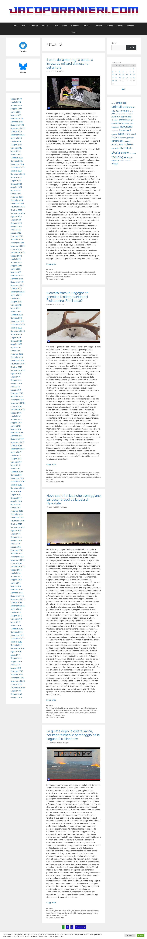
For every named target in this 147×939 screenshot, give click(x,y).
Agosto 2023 (16, 217)
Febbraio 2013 (17, 629)
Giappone (75, 26)
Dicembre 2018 (17, 400)
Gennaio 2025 (17, 161)
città (113, 114)
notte (56, 712)
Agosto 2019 (16, 374)
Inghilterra (114, 131)
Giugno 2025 (16, 145)
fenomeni (79, 708)
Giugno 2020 (16, 341)
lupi (79, 475)
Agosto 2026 (16, 99)
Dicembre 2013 (17, 596)
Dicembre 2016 (17, 478)
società (90, 477)
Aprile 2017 (15, 465)
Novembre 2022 (18, 246)
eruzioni (90, 911)
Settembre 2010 (18, 648)
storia (115, 152)
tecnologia (118, 157)
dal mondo (76, 911)
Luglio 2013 (16, 612)
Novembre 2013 (17, 599)
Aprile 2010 (15, 665)
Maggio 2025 (16, 148)
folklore (86, 708)
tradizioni (129, 157)
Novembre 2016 (17, 481)
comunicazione (86, 472)
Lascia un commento (56, 279)
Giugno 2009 (16, 694)
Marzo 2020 (16, 351)
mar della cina (88, 710)
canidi (69, 472)
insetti (66, 274)
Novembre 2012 (17, 638)
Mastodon (98, 26)
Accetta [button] (140, 935)
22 (130, 78)
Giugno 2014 (16, 576)
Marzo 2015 (16, 547)
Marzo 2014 (16, 586)
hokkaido (49, 710)
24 (113, 81)
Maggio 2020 (16, 344)
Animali (55, 26)
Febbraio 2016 (17, 511)
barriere (58, 911)
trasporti (115, 160)
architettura (129, 107)
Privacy (73, 32)
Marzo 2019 (16, 390)
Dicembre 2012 (17, 635)
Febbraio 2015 (17, 550)
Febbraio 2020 (17, 354)
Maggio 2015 (16, 540)
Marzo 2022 (16, 272)
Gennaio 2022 (17, 279)
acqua (113, 103)
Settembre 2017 (17, 449)
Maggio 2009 (16, 697)
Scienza (45, 26)
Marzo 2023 (16, 233)
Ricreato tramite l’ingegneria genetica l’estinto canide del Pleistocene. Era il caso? (67, 297)
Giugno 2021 (16, 302)
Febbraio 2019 (17, 393)
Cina (131, 111)
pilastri (87, 712)
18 (116, 78)
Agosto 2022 (16, 256)
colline (69, 911)
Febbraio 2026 (17, 118)
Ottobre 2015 (16, 524)
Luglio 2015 (15, 534)
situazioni (66, 277)
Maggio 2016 (16, 501)
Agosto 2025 (16, 138)
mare (95, 710)
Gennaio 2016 (17, 514)
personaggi (117, 141)
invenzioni (125, 130)
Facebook (86, 26)
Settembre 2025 (18, 135)
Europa (96, 911)
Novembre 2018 (17, 403)
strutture (133, 153)
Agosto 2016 (16, 491)
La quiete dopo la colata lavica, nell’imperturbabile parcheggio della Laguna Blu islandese (73, 735)
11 (116, 75)
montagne (85, 274)
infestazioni (59, 274)
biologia (69, 272)
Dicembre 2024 (17, 164)
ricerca (77, 477)
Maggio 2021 (16, 305)
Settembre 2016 (18, 488)
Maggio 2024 (16, 187)
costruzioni (129, 114)
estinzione (50, 475)
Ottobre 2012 (16, 642)
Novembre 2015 (17, 521)
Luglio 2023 (16, 220)
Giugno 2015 (16, 537)
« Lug (123, 89)
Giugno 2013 (16, 616)
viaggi (59, 915)
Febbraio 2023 (17, 236)
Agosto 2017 (16, 452)
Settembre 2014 (18, 566)
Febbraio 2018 (17, 432)
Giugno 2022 (16, 262)
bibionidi (62, 272)
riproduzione (58, 277)
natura (115, 137)
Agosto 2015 (16, 531)
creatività (72, 708)
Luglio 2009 (16, 691)
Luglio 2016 (16, 495)
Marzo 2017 (16, 468)
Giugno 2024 (16, 184)
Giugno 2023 (16, 223)
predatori (49, 477)
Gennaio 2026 (17, 122)
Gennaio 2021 (16, 318)
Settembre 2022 (18, 252)
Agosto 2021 (16, 295)
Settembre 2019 (18, 370)
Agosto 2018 (16, 413)
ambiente (121, 102)
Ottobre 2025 (16, 132)
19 (120, 78)
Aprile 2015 (15, 544)
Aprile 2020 (16, 347)
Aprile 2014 (15, 583)
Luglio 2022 (16, 259)
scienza (83, 477)
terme (54, 915)
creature (81, 272)
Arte (23, 26)
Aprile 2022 (15, 269)
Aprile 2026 (16, 112)
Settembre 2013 (18, 606)
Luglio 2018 (15, 416)
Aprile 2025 (15, 151)
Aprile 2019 (15, 387)
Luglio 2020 (16, 338)
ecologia (92, 272)
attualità (55, 272)
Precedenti (80, 927)
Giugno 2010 (16, 658)
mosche (93, 274)
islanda (64, 913)
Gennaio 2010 (17, 674)
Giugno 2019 (16, 380)
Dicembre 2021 (17, 282)
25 (116, 81)
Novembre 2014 (17, 560)
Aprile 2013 (15, 622)
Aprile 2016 (15, 504)
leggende (114, 134)
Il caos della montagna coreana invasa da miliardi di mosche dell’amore (69, 63)
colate (64, 911)
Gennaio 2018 (16, 436)
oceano (61, 712)
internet (66, 710)
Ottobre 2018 (16, 406)
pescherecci (79, 712)
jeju (77, 710)
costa (66, 708)
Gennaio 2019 (17, 396)
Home (15, 26)
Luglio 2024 (16, 181)
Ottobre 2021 (16, 289)
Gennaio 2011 (16, 645)
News (51, 270)
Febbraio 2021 (17, 315)
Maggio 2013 (16, 619)
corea (75, 272)
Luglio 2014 (16, 573)
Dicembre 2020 (17, 321)
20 (123, 78)
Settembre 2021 (17, 292)
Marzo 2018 (16, 429)
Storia (64, 26)
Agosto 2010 (16, 652)
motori (133, 134)
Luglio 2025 (16, 141)
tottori (54, 715)
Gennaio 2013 (17, 632)
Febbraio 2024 (17, 197)
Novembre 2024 (18, 167)
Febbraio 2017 (17, 472)
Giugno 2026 (16, 105)
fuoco (48, 913)
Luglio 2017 (15, 455)
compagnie (77, 472)
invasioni (72, 274)
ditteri (86, 272)
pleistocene (94, 475)
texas (48, 479)
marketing (85, 475)
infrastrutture (56, 913)
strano (48, 715)
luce (80, 710)
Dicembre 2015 (17, 517)
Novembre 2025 (18, 128)
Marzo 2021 (16, 311)
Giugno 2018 (16, 419)
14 (127, 75)
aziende (64, 472)
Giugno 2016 (16, 498)
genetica (63, 475)
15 (130, 75)
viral (58, 715)
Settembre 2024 (18, 174)
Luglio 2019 (16, 377)
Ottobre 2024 (16, 171)
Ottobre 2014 (16, 563)
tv (52, 479)
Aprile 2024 (16, 190)
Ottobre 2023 (16, 210)
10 (113, 75)
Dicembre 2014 (17, 557)
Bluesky (110, 26)
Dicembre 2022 (17, 243)
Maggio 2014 (16, 580)
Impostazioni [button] (130, 935)
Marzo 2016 (16, 508)
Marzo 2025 (16, 154)
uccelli (122, 161)
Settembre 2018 (17, 409)
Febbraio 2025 (17, 158)
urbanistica (128, 161)
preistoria (57, 477)
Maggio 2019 (16, 383)
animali (51, 472)
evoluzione (50, 274)
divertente (114, 120)
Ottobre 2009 (16, 684)
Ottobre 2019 (16, 367)
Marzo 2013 (16, 625)
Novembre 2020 (18, 324)
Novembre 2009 (18, 681)
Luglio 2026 (16, 102)
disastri (83, 911)
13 (123, 75)
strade (48, 915)
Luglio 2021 (15, 298)
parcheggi (86, 913)
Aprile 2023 (16, 230)
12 (120, 75)
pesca (72, 712)
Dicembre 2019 (17, 360)
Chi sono (130, 26)
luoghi (78, 274)
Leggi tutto (51, 264)
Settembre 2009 (18, 688)
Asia (50, 272)
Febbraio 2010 (17, 671)
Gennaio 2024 (17, 200)
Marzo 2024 (16, 194)
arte (113, 111)
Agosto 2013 (16, 609)
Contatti (120, 26)
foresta (127, 123)
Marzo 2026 (16, 115)
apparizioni (52, 708)
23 (134, 78)
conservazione (120, 114)
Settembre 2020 (18, 331)
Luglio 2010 (16, 655)
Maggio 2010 (16, 661)
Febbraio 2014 (17, 589)
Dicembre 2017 (17, 439)
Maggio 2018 (16, 423)
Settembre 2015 (17, 527)
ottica (67, 712)
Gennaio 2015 (16, 553)
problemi (49, 277)
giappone (93, 708)
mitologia (49, 712)
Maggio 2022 (16, 266)
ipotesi (72, 710)
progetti (71, 477)
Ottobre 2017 (16, 446)
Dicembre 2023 (17, 203)
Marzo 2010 (16, 668)
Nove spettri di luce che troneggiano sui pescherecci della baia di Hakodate (73, 499)
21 (127, 78)
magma (79, 913)
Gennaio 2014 (17, 593)
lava (68, 913)
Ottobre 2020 (16, 328)
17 (112, 78)
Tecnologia (33, 26)
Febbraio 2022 (17, 275)
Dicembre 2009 (17, 678)
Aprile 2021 (15, 308)
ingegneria (126, 126)
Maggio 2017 (16, 462)
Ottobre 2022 (16, 249)
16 (134, 75)
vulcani (64, 915)
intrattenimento (72, 475)
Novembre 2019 (17, 364)
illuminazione (58, 710)
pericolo (130, 138)
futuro (57, 475)
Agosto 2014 (16, 570)
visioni (63, 715)
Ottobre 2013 (16, 603)
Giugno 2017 (16, 459)
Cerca (114, 43)
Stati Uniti (96, 477)
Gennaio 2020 (17, 357)
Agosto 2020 (16, 334)
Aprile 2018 (15, 426)
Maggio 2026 (16, 109)
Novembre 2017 (17, 442)
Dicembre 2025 (17, 125)
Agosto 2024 (16, 177)
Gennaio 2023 (17, 239)
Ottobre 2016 (16, 485)
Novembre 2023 (18, 207)
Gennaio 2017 (16, 475)
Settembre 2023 (18, 213)
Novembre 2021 (17, 285)
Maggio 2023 (16, 226)
